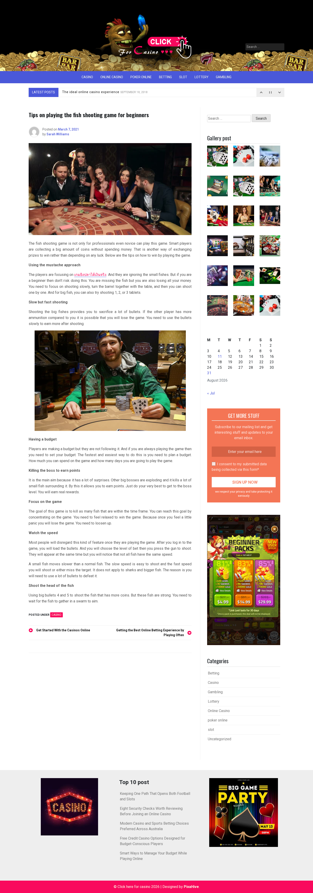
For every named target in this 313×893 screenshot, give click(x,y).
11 (220, 356)
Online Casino (111, 77)
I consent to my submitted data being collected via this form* (239, 467)
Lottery (202, 77)
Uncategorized (219, 739)
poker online (141, 77)
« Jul (211, 393)
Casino (87, 77)
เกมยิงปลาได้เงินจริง (90, 274)
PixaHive (191, 887)
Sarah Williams (58, 134)
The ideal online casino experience (105, 92)
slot (183, 77)
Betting (165, 77)
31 (209, 373)
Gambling (223, 77)
